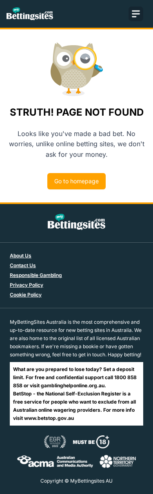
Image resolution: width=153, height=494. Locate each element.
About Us (20, 255)
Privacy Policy (26, 285)
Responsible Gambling (36, 275)
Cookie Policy (26, 295)
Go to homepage (76, 181)
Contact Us (23, 265)
